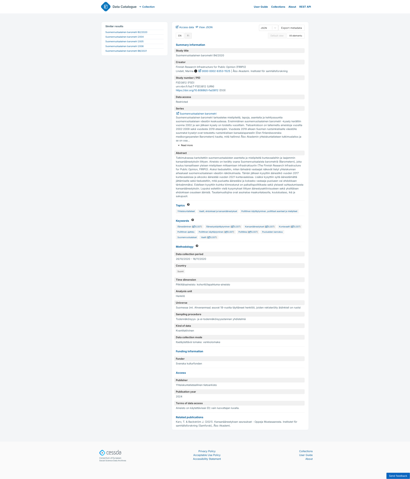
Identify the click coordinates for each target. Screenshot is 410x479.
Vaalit (203, 237)
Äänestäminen (184, 226)
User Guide (261, 6)
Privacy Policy (207, 451)
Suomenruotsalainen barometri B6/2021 (126, 50)
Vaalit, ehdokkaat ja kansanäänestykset (218, 211)
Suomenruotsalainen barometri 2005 (124, 41)
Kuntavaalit (284, 226)
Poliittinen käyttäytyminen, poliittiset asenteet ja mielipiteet (269, 211)
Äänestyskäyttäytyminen (218, 226)
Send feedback (398, 475)
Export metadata (291, 27)
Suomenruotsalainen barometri (198, 113)
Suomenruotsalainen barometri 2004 (124, 36)
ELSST (198, 226)
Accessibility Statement (207, 458)
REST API (305, 6)
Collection (148, 6)
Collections (278, 6)
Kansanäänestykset (254, 226)
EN (179, 35)
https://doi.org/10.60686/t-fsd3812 (197, 90)
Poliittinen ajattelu (185, 232)
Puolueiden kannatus (272, 232)
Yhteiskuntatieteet (186, 211)
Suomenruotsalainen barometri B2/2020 (126, 32)
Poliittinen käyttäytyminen (211, 232)
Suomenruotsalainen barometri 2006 (124, 46)
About (292, 6)
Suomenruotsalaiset (187, 237)
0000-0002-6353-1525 (216, 71)
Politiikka (242, 232)
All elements (295, 35)
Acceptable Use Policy (207, 455)
